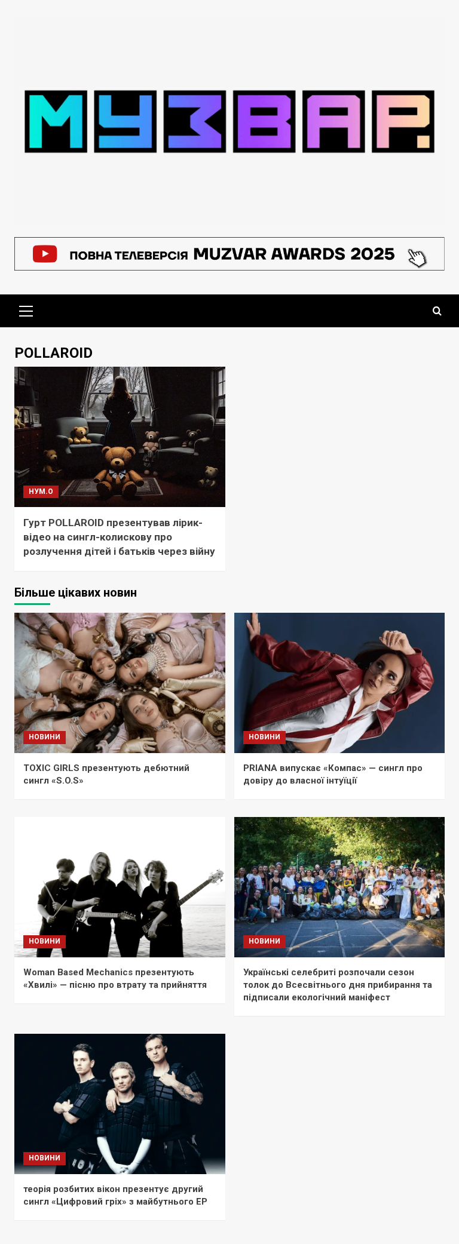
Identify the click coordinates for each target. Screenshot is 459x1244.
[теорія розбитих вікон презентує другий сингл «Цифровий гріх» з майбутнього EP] (119, 1104)
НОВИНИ (44, 737)
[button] (26, 309)
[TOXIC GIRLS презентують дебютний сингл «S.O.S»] (119, 683)
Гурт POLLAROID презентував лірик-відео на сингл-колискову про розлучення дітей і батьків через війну (119, 537)
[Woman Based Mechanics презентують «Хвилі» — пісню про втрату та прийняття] (119, 887)
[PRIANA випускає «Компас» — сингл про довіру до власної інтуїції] (339, 683)
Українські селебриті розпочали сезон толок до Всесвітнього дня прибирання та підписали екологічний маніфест (337, 985)
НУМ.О (41, 491)
